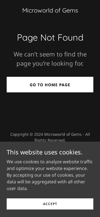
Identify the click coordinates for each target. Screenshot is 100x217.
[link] (50, 11)
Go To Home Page (50, 84)
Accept (50, 203)
